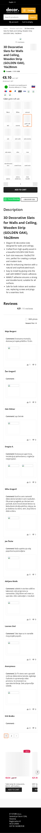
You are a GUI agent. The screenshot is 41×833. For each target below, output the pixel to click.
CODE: (15, 71)
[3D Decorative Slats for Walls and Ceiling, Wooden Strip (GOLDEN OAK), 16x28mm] (20, 39)
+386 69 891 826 (29, 199)
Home (5, 28)
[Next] (16, 736)
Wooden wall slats (16, 28)
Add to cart (20, 189)
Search (33, 17)
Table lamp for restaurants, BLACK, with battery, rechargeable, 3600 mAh (15, 785)
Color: (6, 99)
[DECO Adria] (12, 10)
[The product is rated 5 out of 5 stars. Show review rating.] (9, 782)
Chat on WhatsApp (13, 199)
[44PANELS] (33, 46)
